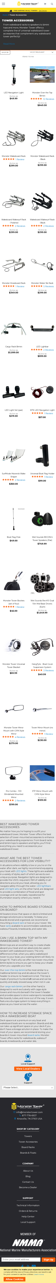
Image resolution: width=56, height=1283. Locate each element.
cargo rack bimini (13, 986)
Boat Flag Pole (13, 537)
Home (5, 15)
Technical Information (28, 1205)
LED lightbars (44, 886)
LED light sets (12, 889)
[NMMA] (28, 1250)
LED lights (21, 871)
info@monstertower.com (29, 1112)
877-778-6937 (29, 1115)
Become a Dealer (28, 1187)
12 (48, 99)
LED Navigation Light (14, 92)
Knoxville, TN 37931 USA (29, 1119)
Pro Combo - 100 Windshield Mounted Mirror (13, 794)
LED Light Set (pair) (14, 410)
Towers (28, 1136)
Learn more (39, 1274)
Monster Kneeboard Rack (13, 283)
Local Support (28, 1222)
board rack (18, 923)
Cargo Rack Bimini (13, 346)
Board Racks (28, 1147)
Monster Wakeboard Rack (14, 156)
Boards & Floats (28, 1153)
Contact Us (28, 1182)
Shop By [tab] (5, 52)
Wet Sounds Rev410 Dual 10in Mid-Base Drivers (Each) (42, 603)
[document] (28, 1274)
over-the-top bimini (15, 970)
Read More (9, 44)
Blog (28, 1176)
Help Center (28, 1216)
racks (8, 926)
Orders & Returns (28, 1211)
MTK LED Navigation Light (42, 410)
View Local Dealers (28, 1068)
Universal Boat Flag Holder (42, 473)
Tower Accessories (28, 1142)
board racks (34, 1035)
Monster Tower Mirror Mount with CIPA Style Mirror (13, 730)
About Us (28, 1171)
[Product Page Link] (13, 74)
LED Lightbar (42, 346)
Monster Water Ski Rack (42, 283)
